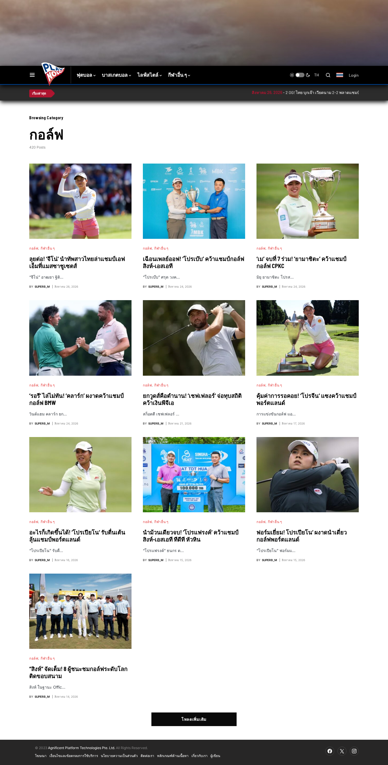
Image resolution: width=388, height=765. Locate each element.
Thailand (342, 79)
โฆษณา (41, 756)
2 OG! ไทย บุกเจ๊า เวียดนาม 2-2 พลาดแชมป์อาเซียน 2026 (304, 92)
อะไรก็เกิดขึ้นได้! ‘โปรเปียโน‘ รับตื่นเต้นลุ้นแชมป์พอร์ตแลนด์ (77, 536)
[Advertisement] (130, 18)
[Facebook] (329, 751)
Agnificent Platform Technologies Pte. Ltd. (81, 748)
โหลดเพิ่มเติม (194, 719)
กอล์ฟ (33, 248)
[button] (32, 75)
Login (354, 75)
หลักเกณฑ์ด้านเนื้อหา (173, 756)
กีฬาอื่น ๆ (48, 248)
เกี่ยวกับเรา (199, 756)
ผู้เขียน (215, 756)
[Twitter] (342, 751)
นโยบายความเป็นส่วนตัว (119, 756)
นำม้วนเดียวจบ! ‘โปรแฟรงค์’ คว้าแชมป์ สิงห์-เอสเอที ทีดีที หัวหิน (191, 536)
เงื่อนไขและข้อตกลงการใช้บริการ (73, 756)
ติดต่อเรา (147, 756)
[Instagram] (354, 751)
